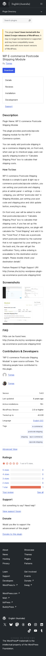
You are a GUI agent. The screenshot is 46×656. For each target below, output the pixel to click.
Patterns (28, 563)
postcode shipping (35, 432)
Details (8, 80)
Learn (5, 571)
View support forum (12, 511)
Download (8, 70)
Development (11, 100)
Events (27, 576)
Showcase (29, 550)
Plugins (27, 559)
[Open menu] (42, 4)
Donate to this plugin (12, 534)
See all (40, 492)
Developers (8, 580)
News (5, 554)
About (5, 550)
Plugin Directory (9, 11)
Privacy (6, 563)
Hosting (6, 559)
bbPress (8, 602)
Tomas (9, 63)
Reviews (9, 86)
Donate (29, 580)
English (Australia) (17, 618)
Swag (28, 585)
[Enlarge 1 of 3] (18, 290)
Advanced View (10, 449)
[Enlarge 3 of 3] (40, 304)
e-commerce (37, 426)
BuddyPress (9, 607)
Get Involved (30, 571)
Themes (28, 554)
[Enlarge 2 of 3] (40, 290)
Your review (8, 492)
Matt (6, 598)
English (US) (38, 420)
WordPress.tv (10, 585)
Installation (10, 93)
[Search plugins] (29, 20)
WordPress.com (11, 593)
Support (9, 106)
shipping (24, 437)
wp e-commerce (36, 437)
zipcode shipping (35, 442)
